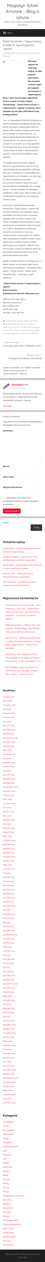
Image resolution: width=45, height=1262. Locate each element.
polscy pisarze (33, 330)
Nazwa (6, 466)
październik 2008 (10, 1078)
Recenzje (34, 321)
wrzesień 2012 (9, 898)
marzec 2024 (8, 811)
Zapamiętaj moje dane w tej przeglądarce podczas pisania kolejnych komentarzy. (21, 501)
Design (6, 1138)
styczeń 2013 (8, 885)
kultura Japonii (21, 330)
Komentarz (8, 431)
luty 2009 (7, 1061)
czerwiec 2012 (9, 906)
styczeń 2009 (9, 1066)
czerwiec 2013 (9, 869)
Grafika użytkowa (10, 1146)
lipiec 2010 (7, 996)
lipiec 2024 (7, 799)
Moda (5, 1175)
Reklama (7, 1204)
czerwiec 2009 (9, 1045)
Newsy (6, 1183)
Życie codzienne (31, 333)
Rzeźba (6, 1216)
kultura (11, 330)
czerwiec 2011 (9, 951)
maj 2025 (7, 758)
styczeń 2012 (8, 926)
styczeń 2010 (8, 1021)
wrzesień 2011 (9, 939)
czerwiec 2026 (9, 705)
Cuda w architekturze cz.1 (30, 661)
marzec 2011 (8, 963)
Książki (19, 321)
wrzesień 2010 (9, 988)
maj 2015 (7, 824)
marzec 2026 (8, 717)
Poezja (6, 1191)
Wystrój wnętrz (9, 1237)
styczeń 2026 (9, 725)
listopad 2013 (9, 852)
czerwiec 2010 (9, 1000)
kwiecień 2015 (9, 828)
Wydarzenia (8, 1232)
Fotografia (7, 1142)
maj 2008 (7, 1098)
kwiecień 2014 (9, 844)
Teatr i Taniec (8, 1228)
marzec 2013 (8, 881)
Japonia (16, 327)
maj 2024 (7, 807)
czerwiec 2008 (9, 1094)
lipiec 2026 (7, 701)
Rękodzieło (8, 1208)
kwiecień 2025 (9, 762)
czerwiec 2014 (9, 840)
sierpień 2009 (9, 1037)
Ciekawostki (11, 321)
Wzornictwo (8, 1245)
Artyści (6, 1126)
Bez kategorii (8, 1130)
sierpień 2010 (8, 992)
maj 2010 (7, 1004)
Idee (5, 1151)
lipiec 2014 (7, 836)
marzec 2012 (8, 918)
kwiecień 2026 (9, 713)
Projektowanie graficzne (13, 1196)
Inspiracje (7, 1155)
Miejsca (6, 1171)
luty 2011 (7, 967)
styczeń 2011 (8, 971)
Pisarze (26, 321)
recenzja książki (9, 333)
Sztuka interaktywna (12, 1224)
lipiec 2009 (7, 1041)
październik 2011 (10, 935)
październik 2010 (10, 984)
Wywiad (6, 1241)
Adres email (9, 477)
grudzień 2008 (9, 1070)
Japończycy (7, 327)
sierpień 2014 (8, 832)
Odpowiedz (7, 406)
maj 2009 (7, 1049)
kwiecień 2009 (9, 1053)
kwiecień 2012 (9, 914)
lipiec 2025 (7, 750)
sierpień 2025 (8, 746)
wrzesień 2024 (9, 791)
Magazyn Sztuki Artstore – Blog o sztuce (22, 11)
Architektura (8, 1122)
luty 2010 (7, 1016)
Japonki (24, 327)
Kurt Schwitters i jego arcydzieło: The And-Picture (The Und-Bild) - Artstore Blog (21, 670)
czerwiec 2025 (9, 754)
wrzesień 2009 (9, 1033)
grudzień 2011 (9, 930)
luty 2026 (7, 721)
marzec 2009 (9, 1057)
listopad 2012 (8, 893)
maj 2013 (7, 873)
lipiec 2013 (7, 865)
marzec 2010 (8, 1012)
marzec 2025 (8, 766)
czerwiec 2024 (9, 803)
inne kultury (29, 324)
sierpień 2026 (9, 697)
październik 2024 (10, 787)
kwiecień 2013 (9, 877)
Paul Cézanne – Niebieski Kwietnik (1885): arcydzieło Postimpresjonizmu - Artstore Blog (23, 641)
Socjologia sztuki (10, 1220)
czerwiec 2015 (9, 820)
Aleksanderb (17, 384)
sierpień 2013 (8, 861)
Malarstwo (7, 1167)
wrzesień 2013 (9, 857)
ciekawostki (11, 324)
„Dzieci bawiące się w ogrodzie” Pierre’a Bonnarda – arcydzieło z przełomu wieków (22, 615)
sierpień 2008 (9, 1086)
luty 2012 (7, 922)
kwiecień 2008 (9, 1103)
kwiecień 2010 (9, 1008)
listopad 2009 (9, 1029)
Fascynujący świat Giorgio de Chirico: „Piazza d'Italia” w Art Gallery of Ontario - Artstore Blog (23, 657)
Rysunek (6, 1212)
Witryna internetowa (12, 487)
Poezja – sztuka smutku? (22, 674)
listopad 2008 (9, 1074)
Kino (5, 1159)
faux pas (20, 324)
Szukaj (6, 523)
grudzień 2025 (9, 730)
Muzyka (6, 1179)
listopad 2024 (9, 783)
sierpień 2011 (8, 943)
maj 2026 (7, 709)
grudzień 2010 (9, 975)
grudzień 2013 (9, 848)
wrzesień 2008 (9, 1082)
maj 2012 (7, 910)
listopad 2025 (9, 734)
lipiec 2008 (7, 1090)
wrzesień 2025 (9, 742)
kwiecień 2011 (9, 959)
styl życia (20, 333)
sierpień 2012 (8, 902)
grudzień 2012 (9, 889)
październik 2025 (10, 738)
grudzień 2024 (9, 779)
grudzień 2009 (9, 1025)
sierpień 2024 (8, 795)
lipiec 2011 (7, 947)
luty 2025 (7, 771)
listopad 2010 (9, 980)
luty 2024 (7, 816)
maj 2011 (7, 955)
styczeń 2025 (8, 775)
